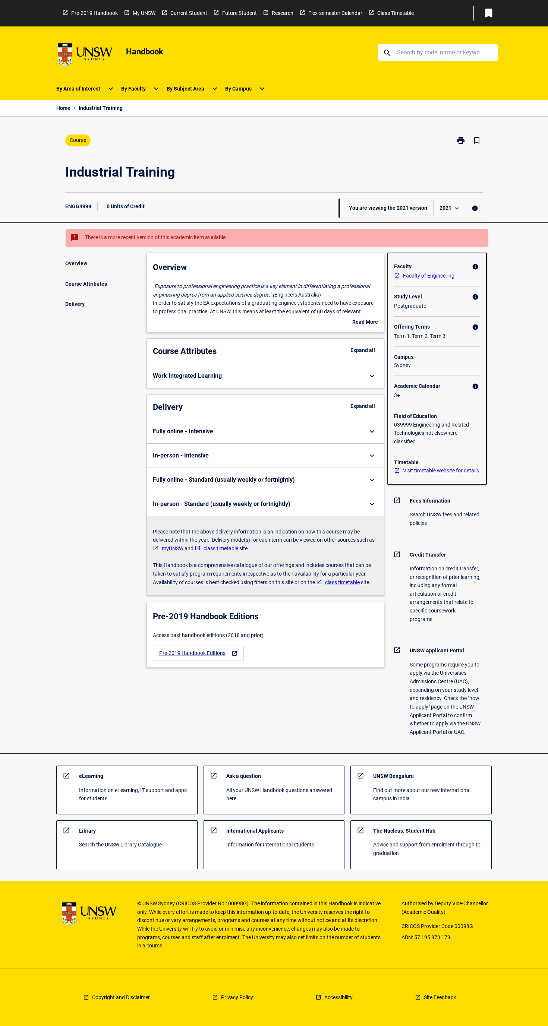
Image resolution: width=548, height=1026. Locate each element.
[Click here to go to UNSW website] (85, 56)
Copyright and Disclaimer (121, 997)
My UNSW (144, 13)
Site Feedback (440, 997)
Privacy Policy (237, 997)
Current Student (188, 13)
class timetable (221, 548)
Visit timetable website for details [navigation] (441, 471)
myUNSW (172, 548)
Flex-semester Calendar (335, 13)
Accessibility (338, 997)
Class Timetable (395, 13)
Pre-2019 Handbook (94, 13)
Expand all (362, 350)
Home (63, 108)
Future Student (239, 13)
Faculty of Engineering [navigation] (428, 276)
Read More (365, 322)
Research (282, 13)
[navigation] (198, 653)
